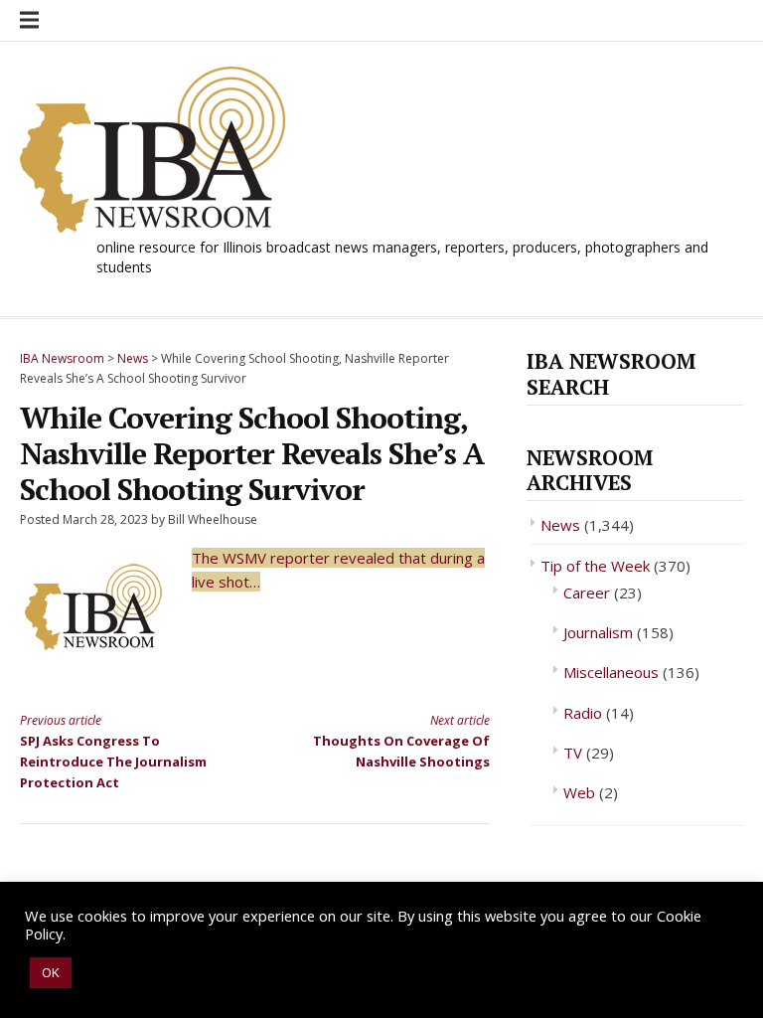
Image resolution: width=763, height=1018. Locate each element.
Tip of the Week (595, 566)
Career (586, 592)
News (560, 525)
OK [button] (51, 972)
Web (579, 792)
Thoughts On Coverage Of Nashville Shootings (401, 740)
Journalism (598, 632)
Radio (582, 713)
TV (572, 753)
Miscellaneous (611, 672)
